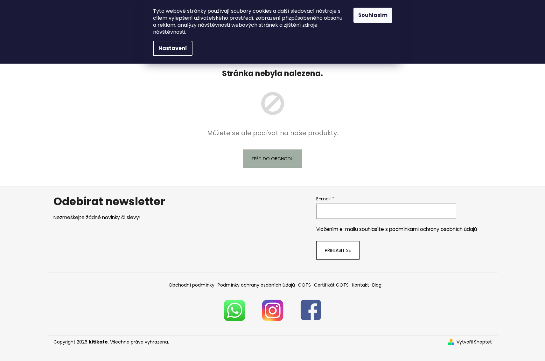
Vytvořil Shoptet (474, 342)
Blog (376, 285)
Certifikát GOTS (331, 285)
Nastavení (172, 48)
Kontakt (360, 285)
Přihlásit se (338, 250)
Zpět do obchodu (272, 159)
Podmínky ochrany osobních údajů (256, 285)
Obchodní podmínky (191, 285)
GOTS (304, 285)
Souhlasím (373, 15)
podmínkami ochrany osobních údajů (433, 229)
